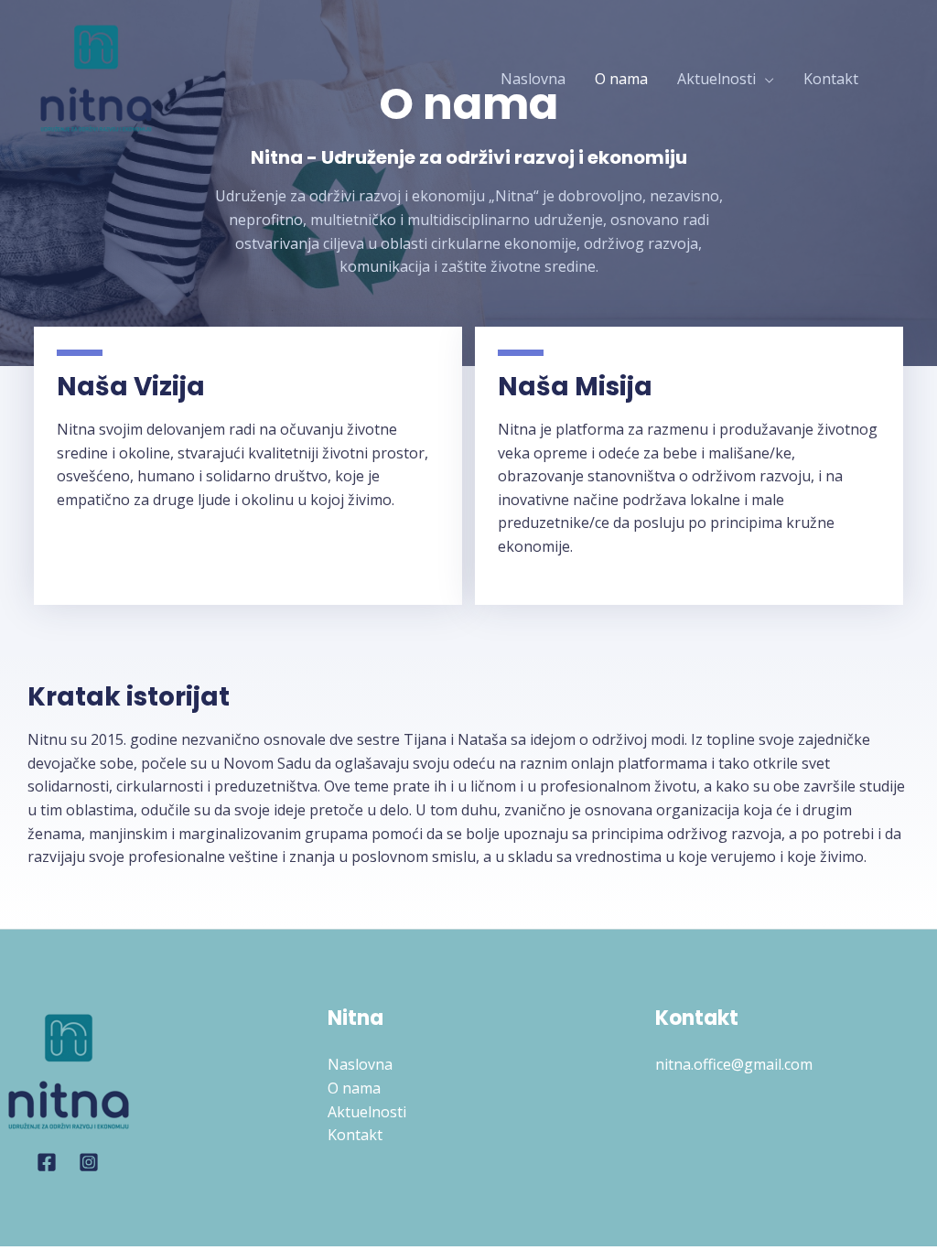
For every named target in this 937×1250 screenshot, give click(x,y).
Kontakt (830, 79)
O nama (621, 79)
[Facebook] (47, 1162)
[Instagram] (89, 1162)
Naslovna (533, 79)
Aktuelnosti (716, 79)
